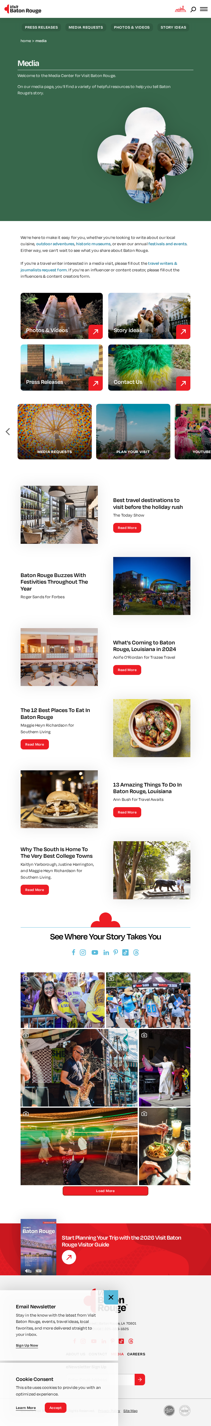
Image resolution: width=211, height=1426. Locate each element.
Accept (55, 1407)
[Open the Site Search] (193, 9)
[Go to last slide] (7, 431)
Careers (136, 1353)
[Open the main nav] (205, 9)
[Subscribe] (140, 1379)
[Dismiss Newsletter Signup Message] (111, 1297)
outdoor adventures (55, 243)
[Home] (22, 9)
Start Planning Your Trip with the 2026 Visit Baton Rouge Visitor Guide (121, 1241)
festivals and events (167, 243)
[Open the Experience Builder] (180, 9)
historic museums (93, 243)
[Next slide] (203, 431)
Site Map (130, 1410)
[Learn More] (69, 1257)
